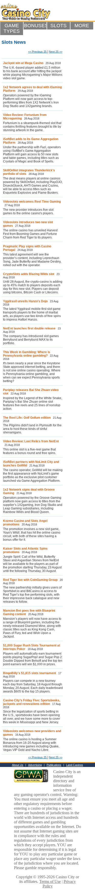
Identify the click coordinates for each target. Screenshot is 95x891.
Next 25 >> (55, 51)
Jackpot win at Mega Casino (23, 63)
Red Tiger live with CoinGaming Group (30, 580)
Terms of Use (50, 881)
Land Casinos (74, 764)
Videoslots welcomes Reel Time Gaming (32, 201)
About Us (17, 764)
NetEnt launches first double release (29, 328)
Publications (54, 764)
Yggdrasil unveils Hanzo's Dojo (25, 301)
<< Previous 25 (37, 51)
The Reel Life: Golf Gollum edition (27, 417)
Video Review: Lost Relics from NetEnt (31, 441)
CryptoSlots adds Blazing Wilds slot (28, 274)
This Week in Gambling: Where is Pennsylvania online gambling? (26, 353)
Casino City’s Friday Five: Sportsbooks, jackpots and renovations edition (31, 702)
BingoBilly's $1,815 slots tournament (29, 673)
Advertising (35, 764)
